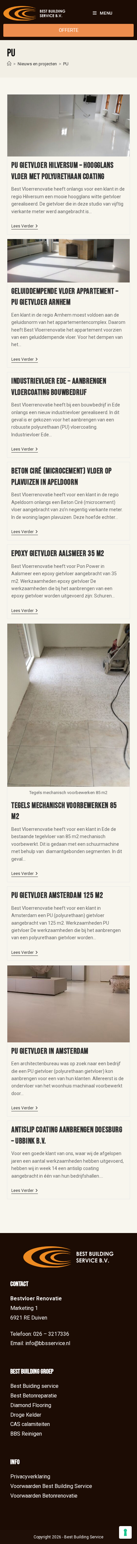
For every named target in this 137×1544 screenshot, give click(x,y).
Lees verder (24, 226)
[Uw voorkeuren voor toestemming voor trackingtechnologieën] (125, 1532)
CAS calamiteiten (30, 1424)
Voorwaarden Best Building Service (51, 1486)
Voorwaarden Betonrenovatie (43, 1496)
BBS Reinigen (26, 1434)
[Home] (9, 63)
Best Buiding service (34, 1386)
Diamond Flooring (30, 1405)
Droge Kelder (25, 1415)
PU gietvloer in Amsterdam (49, 1051)
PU (65, 63)
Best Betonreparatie (33, 1395)
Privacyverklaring (30, 1476)
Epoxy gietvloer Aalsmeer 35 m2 (57, 553)
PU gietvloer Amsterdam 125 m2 (57, 895)
